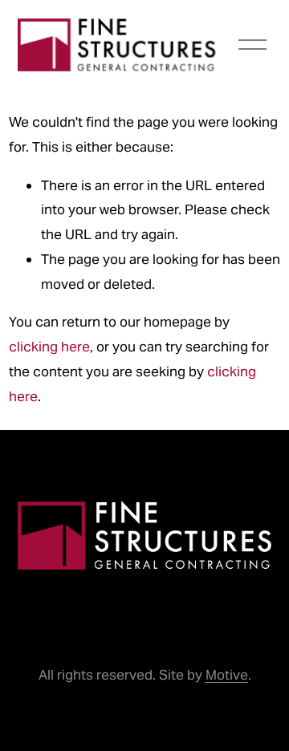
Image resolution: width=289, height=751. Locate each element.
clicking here (49, 346)
